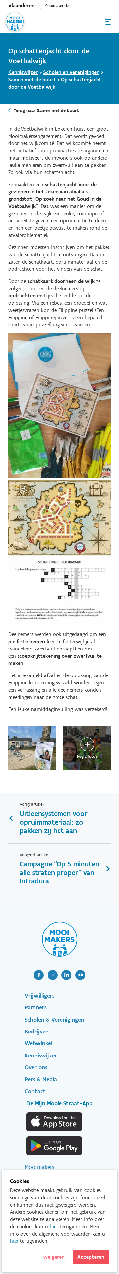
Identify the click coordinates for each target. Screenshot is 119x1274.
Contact (35, 1091)
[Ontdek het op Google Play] (54, 1145)
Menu (108, 22)
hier (54, 1226)
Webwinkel (38, 1043)
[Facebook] (39, 975)
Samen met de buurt (32, 79)
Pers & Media (41, 1079)
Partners (36, 1007)
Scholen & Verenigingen (54, 1019)
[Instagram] (53, 975)
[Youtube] (80, 975)
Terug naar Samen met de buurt (46, 110)
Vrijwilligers (40, 995)
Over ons (36, 1067)
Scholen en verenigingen (71, 72)
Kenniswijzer (23, 72)
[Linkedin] (66, 975)
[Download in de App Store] (54, 1121)
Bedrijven (37, 1031)
